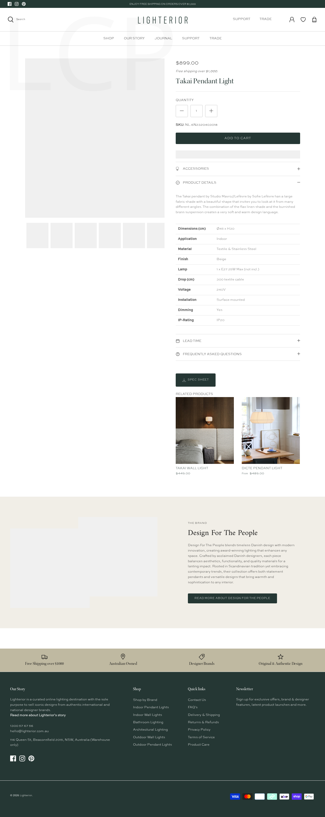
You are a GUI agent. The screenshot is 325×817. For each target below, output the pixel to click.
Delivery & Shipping (204, 715)
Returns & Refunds (203, 722)
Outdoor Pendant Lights (152, 744)
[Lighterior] (162, 19)
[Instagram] (17, 4)
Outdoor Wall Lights (149, 737)
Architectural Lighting (150, 729)
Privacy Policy (199, 729)
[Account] (292, 20)
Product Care (198, 744)
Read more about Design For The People (232, 598)
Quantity (185, 100)
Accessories (195, 168)
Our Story (134, 38)
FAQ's (193, 707)
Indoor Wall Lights (147, 715)
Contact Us (197, 700)
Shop (108, 38)
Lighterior (26, 795)
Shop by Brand (145, 700)
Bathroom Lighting (148, 722)
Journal (163, 38)
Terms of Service (201, 737)
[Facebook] (9, 4)
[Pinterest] (24, 4)
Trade (265, 19)
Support (241, 19)
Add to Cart (237, 138)
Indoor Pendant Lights (151, 707)
